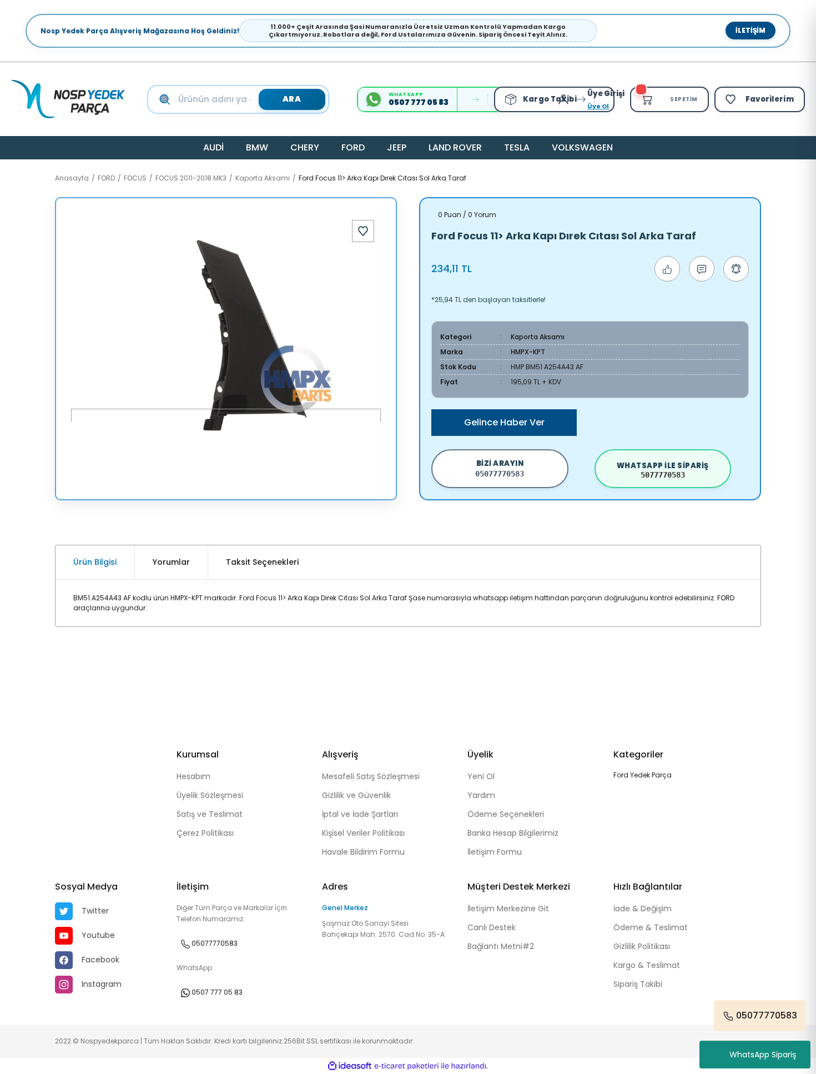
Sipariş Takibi (637, 984)
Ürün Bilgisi (95, 562)
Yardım (481, 795)
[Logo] (68, 99)
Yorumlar (171, 562)
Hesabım (193, 776)
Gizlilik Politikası (641, 946)
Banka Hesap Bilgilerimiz (512, 833)
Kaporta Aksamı (538, 337)
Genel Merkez (345, 907)
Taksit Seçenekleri (262, 562)
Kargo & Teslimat (646, 965)
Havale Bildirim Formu (363, 851)
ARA (292, 98)
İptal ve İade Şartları (360, 814)
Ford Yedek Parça (642, 775)
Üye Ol (598, 106)
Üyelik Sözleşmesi (210, 795)
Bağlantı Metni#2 (500, 946)
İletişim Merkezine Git (508, 908)
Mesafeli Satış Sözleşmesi (371, 776)
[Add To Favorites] (363, 231)
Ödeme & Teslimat (650, 927)
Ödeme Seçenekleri (505, 814)
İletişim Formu (494, 851)
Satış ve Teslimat (210, 814)
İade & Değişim (642, 908)
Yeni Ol (481, 776)
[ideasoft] (350, 1066)
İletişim (750, 30)
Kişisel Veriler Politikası (363, 833)
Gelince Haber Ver (504, 422)
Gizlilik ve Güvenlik (356, 795)
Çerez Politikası (205, 833)
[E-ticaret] (406, 1066)
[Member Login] (566, 99)
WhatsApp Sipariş (762, 1054)
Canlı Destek (491, 927)
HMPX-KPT (528, 352)
